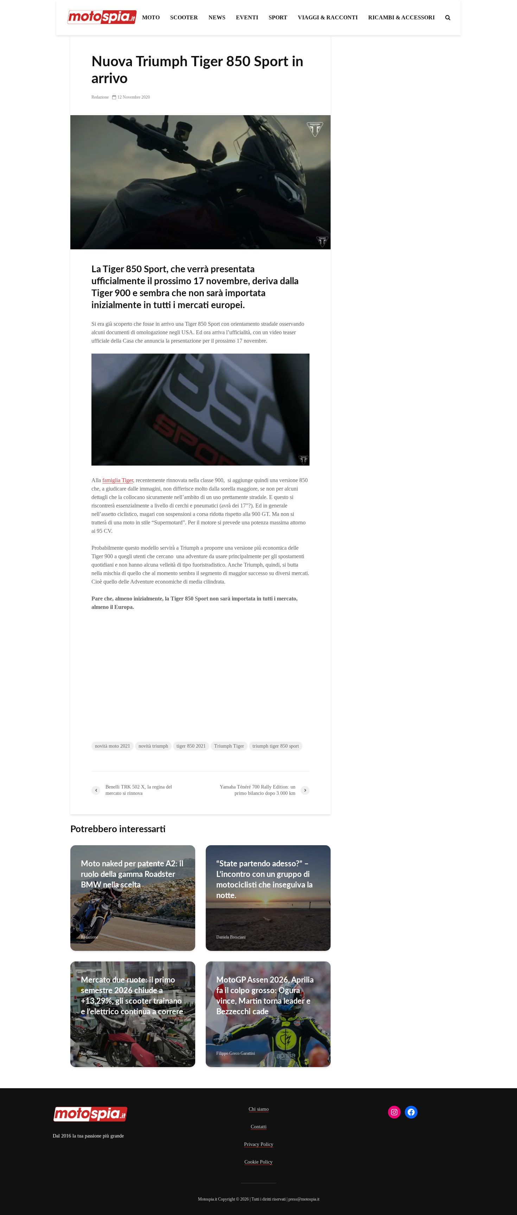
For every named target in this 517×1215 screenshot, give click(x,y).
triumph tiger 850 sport (276, 746)
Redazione (100, 97)
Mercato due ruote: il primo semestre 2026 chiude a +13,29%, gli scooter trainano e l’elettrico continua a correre (132, 996)
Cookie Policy (258, 1162)
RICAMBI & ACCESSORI (401, 17)
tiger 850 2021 (191, 746)
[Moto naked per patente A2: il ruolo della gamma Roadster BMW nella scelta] (132, 898)
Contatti (259, 1126)
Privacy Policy (258, 1144)
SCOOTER (184, 17)
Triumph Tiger (229, 746)
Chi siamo (259, 1109)
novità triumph (153, 746)
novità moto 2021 (112, 746)
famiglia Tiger (117, 480)
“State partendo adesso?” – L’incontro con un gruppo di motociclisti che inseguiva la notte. (264, 879)
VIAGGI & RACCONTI (328, 17)
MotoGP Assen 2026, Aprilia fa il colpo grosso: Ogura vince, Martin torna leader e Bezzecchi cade (265, 996)
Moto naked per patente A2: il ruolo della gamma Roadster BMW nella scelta (132, 874)
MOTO (151, 17)
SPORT (278, 17)
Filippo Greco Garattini (235, 1053)
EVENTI (247, 17)
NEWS (217, 17)
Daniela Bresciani (230, 937)
